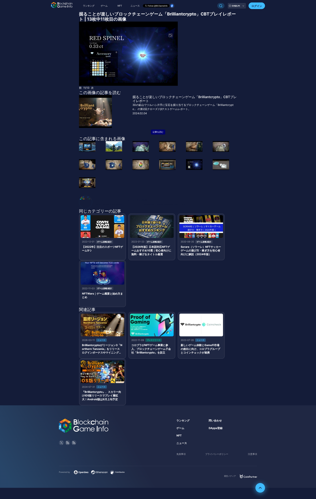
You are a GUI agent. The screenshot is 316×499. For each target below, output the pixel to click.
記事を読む (158, 132)
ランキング (88, 5)
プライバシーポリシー (216, 454)
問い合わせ (215, 420)
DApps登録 (216, 428)
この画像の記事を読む (100, 92)
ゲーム (104, 5)
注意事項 (252, 454)
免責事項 (181, 454)
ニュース (181, 443)
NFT (120, 5)
